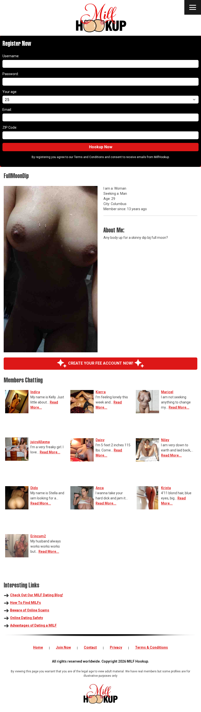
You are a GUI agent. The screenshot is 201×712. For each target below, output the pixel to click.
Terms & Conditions (151, 647)
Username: (10, 56)
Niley (165, 440)
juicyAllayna (40, 442)
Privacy (116, 647)
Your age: (9, 92)
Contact (90, 647)
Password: (10, 74)
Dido (34, 488)
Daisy (100, 440)
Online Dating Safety (26, 618)
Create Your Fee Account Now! (100, 363)
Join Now (63, 647)
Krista (166, 488)
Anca (100, 488)
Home (38, 647)
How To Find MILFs (25, 603)
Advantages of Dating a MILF (33, 625)
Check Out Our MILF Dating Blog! (36, 595)
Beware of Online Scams (29, 610)
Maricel (167, 392)
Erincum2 (38, 536)
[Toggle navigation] (192, 7)
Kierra (101, 392)
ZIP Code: (9, 127)
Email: (7, 110)
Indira (35, 392)
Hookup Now (100, 147)
